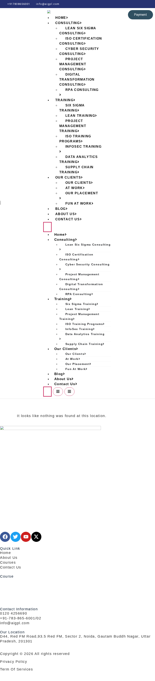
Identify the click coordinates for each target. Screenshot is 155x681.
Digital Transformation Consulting (77, 79)
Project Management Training (72, 126)
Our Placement (81, 193)
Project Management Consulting (72, 64)
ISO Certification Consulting (80, 41)
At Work (72, 358)
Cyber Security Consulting (79, 51)
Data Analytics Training (78, 159)
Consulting (64, 240)
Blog (58, 374)
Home (59, 234)
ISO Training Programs (75, 139)
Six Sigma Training (72, 108)
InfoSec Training (83, 146)
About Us (63, 379)
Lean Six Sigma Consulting (77, 30)
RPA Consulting (82, 89)
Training (62, 299)
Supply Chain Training (76, 169)
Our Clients (65, 349)
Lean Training (77, 309)
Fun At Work (78, 203)
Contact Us (67, 219)
